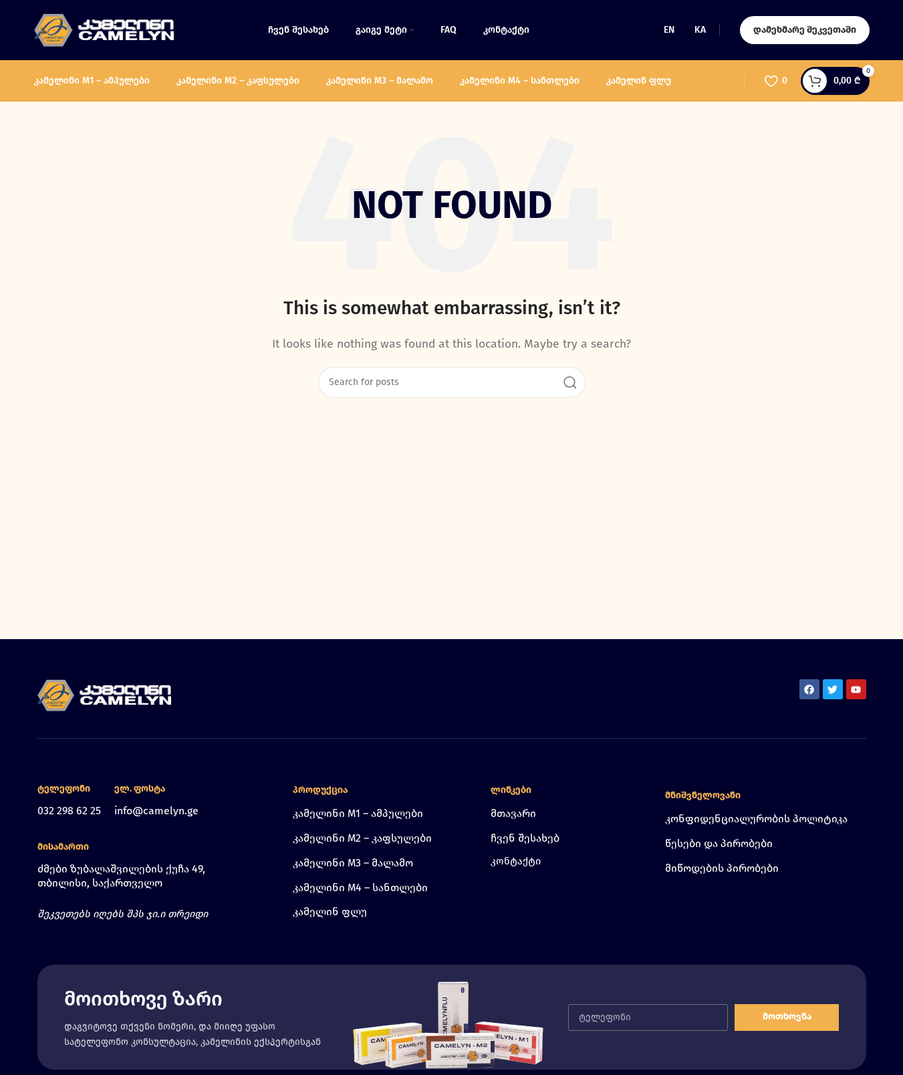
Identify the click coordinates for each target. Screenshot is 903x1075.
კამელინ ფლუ (330, 911)
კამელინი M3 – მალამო (353, 862)
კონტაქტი (516, 861)
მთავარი (513, 813)
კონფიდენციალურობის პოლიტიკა (756, 818)
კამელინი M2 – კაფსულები (362, 838)
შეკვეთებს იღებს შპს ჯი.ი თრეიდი (122, 914)
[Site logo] (104, 29)
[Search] (570, 382)
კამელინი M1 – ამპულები (358, 813)
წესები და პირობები (719, 843)
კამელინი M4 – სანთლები (360, 887)
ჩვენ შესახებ (525, 838)
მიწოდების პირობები (722, 868)
